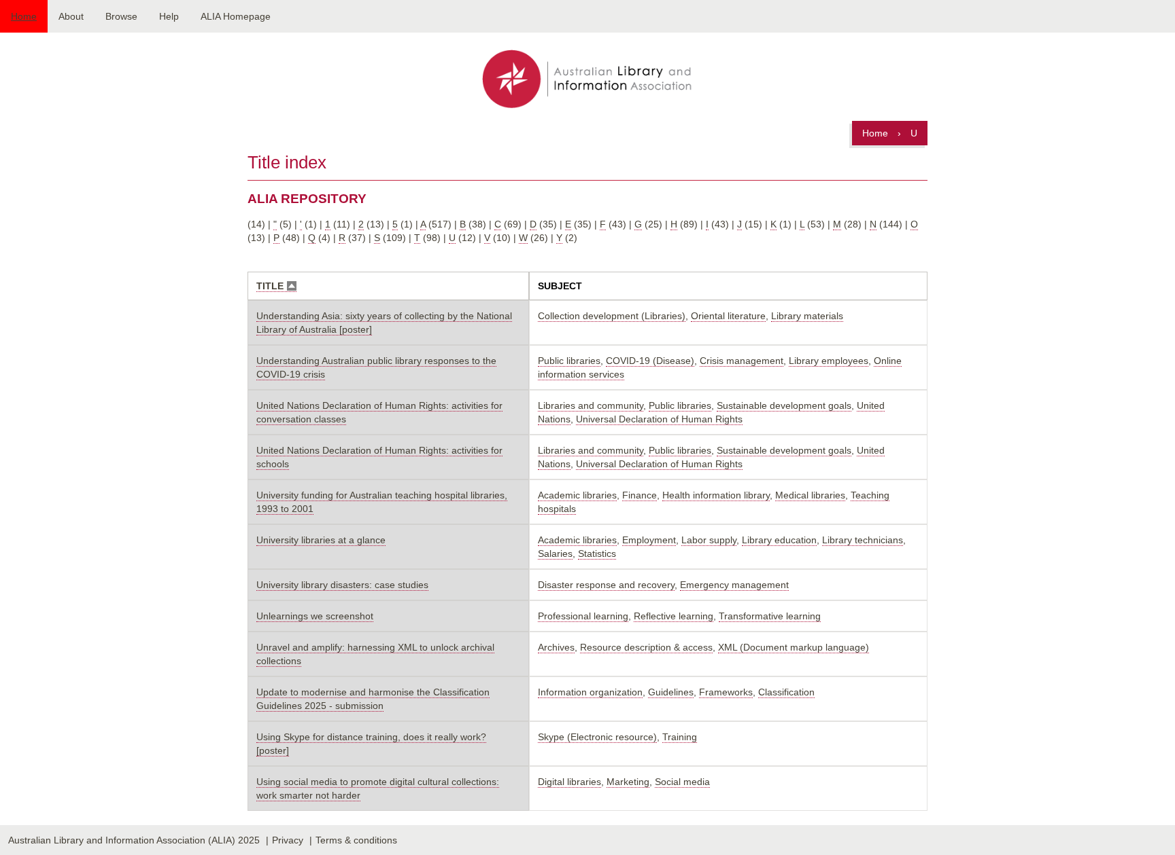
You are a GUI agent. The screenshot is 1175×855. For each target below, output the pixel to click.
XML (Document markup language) (793, 647)
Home (24, 16)
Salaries (555, 553)
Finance (639, 495)
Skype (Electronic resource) (597, 736)
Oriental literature (728, 315)
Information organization (590, 692)
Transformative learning (770, 616)
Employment (649, 539)
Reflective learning (673, 616)
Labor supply (708, 539)
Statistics (597, 553)
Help (169, 16)
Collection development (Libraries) (611, 315)
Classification (786, 692)
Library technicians (862, 539)
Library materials (807, 315)
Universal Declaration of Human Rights (659, 419)
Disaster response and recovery (606, 584)
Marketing (628, 781)
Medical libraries (810, 495)
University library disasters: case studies (342, 584)
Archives (556, 647)
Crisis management (741, 360)
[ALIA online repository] (587, 80)
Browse (121, 16)
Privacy (287, 840)
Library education (779, 539)
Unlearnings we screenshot (314, 616)
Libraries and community (590, 405)
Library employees (828, 360)
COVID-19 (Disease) (650, 360)
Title (276, 286)
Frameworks (726, 692)
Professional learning (583, 616)
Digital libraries (569, 781)
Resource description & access (646, 647)
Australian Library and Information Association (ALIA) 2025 (134, 840)
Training (679, 736)
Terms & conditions (356, 840)
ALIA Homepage (236, 16)
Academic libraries (577, 495)
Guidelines (671, 692)
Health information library (716, 495)
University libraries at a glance (321, 539)
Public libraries (569, 360)
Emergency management (734, 584)
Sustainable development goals (784, 405)
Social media (682, 781)
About (71, 16)
